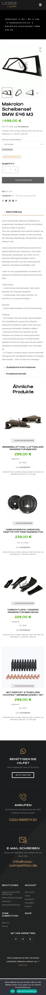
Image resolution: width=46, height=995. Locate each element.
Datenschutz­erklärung (11, 905)
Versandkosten (23, 127)
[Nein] (43, 987)
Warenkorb (29, 899)
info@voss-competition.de (23, 863)
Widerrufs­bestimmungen (12, 897)
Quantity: (8, 164)
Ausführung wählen (24, 440)
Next (41, 90)
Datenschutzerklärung (27, 991)
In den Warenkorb (23, 180)
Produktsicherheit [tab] (16, 374)
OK (12, 991)
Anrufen (23, 805)
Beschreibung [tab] (14, 212)
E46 (37, 19)
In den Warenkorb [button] (24, 523)
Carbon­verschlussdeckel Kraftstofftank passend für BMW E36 (23, 531)
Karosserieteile (19, 23)
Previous (41, 95)
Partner (5, 926)
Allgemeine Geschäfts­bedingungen (11, 893)
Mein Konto (29, 892)
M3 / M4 (26, 19)
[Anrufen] (23, 796)
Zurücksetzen (7, 149)
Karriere (28, 906)
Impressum (6, 901)
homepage (11, 19)
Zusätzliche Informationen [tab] (21, 367)
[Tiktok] (30, 939)
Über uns (5, 922)
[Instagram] (23, 939)
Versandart (29, 903)
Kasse (27, 895)
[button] (40, 4)
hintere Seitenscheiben (11, 139)
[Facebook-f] (16, 939)
